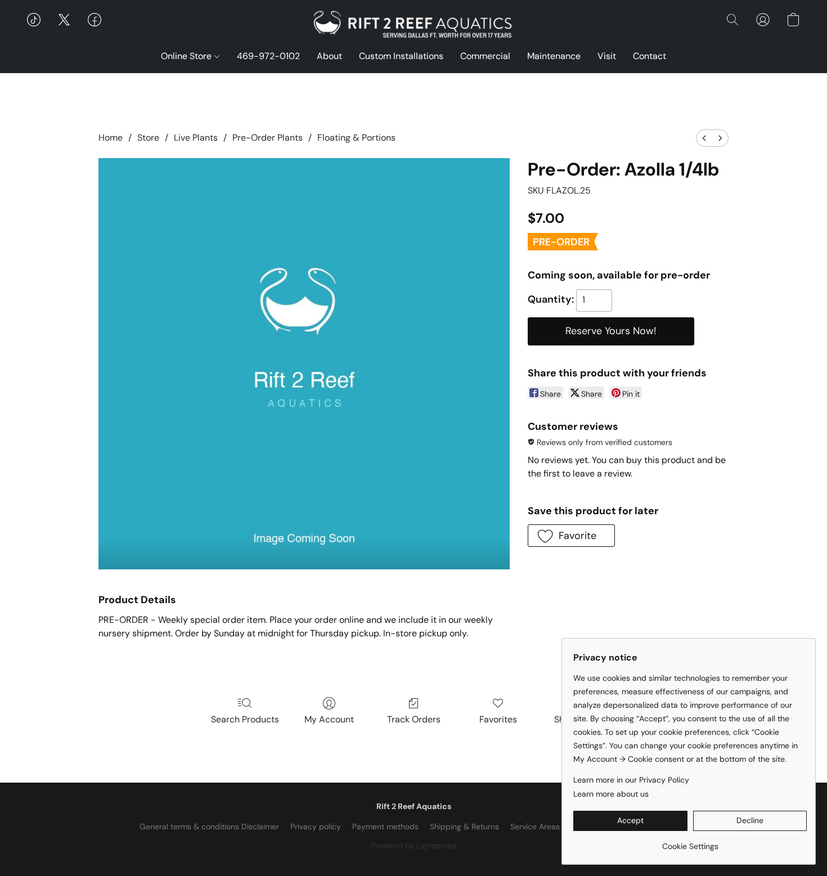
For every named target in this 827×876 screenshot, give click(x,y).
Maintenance (554, 56)
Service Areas (535, 826)
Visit (606, 56)
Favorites (498, 719)
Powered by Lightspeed (414, 846)
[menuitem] (704, 138)
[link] (690, 842)
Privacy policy (315, 826)
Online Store (187, 56)
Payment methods (385, 826)
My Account (329, 719)
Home (110, 137)
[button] (413, 25)
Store (148, 137)
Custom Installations (401, 56)
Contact (649, 56)
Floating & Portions (356, 137)
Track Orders (414, 719)
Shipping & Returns (464, 826)
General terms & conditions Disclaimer (209, 826)
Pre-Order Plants (267, 137)
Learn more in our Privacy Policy (631, 780)
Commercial (485, 56)
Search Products (245, 719)
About (329, 56)
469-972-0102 (268, 56)
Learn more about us (611, 794)
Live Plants (196, 137)
